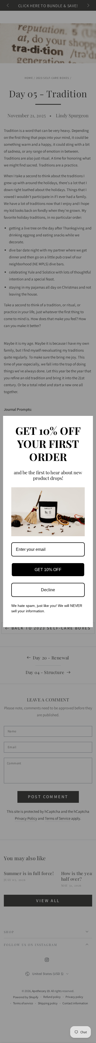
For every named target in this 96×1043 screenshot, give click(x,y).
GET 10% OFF (48, 569)
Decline (48, 590)
